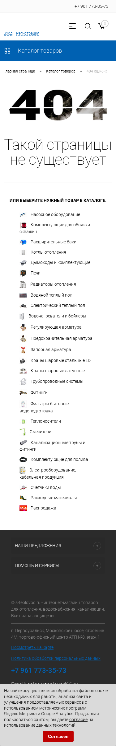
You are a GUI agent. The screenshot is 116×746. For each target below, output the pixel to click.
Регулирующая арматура (56, 326)
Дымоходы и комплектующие (60, 262)
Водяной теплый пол (51, 295)
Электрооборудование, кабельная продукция (47, 473)
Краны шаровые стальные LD (61, 360)
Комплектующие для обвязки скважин (54, 228)
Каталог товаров (39, 50)
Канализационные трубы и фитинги (52, 446)
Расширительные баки (53, 241)
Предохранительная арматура (61, 337)
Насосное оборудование (55, 214)
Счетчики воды (46, 487)
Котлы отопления (48, 252)
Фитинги (39, 392)
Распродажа (43, 507)
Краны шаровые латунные (58, 370)
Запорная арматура (51, 349)
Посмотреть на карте (32, 647)
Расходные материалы (54, 497)
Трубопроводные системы (57, 381)
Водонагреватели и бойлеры (57, 315)
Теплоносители (46, 421)
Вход (8, 33)
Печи (36, 272)
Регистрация (27, 33)
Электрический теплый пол (58, 305)
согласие (78, 719)
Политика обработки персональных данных (56, 658)
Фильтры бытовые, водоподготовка (44, 407)
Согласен (58, 736)
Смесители (40, 431)
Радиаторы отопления (53, 283)
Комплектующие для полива (59, 459)
